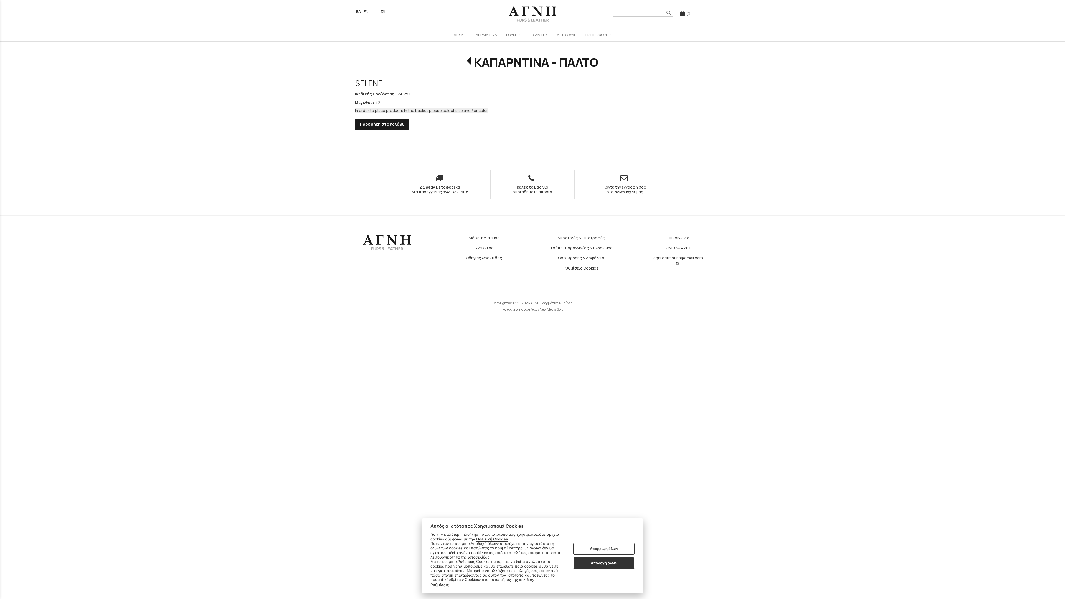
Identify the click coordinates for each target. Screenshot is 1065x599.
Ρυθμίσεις (439, 585)
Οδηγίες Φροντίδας (484, 257)
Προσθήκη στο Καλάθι (382, 124)
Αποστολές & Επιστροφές (581, 237)
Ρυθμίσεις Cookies (581, 268)
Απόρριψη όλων (604, 548)
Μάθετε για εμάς (484, 237)
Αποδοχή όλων (604, 563)
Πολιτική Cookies (492, 539)
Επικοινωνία (678, 237)
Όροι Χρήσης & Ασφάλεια (581, 257)
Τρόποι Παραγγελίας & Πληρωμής (581, 247)
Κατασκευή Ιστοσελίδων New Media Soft (533, 309)
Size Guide (484, 247)
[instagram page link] (383, 11)
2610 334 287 (678, 247)
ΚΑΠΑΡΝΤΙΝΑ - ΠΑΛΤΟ (536, 62)
